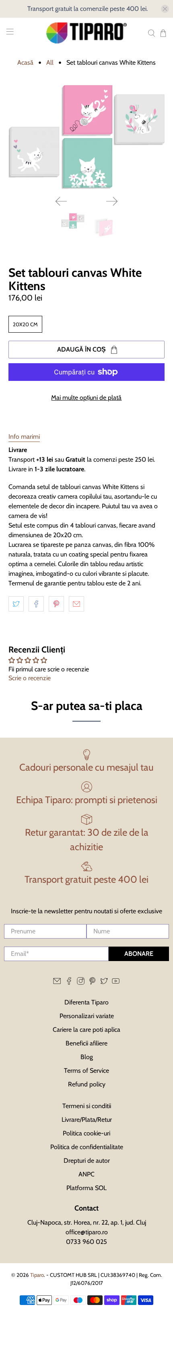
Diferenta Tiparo (86, 1002)
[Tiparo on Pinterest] (92, 982)
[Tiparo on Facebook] (69, 982)
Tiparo (37, 1275)
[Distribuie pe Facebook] (36, 604)
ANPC (86, 1174)
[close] (165, 9)
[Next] (112, 201)
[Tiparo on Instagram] (80, 982)
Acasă (25, 62)
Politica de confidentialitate (86, 1147)
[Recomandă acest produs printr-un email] (76, 604)
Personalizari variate (87, 1016)
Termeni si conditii (86, 1106)
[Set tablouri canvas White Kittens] (86, 137)
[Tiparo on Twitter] (104, 982)
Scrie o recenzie (29, 678)
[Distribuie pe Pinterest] (56, 604)
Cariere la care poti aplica (86, 1029)
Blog (86, 1057)
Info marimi (24, 436)
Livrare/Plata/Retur (87, 1119)
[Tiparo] (86, 33)
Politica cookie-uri (86, 1133)
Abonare (138, 953)
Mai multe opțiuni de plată (86, 397)
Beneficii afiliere (86, 1043)
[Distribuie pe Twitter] (16, 604)
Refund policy (86, 1084)
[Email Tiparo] (57, 982)
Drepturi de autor (87, 1160)
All (50, 62)
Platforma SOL (86, 1188)
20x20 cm (25, 324)
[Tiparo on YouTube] (115, 982)
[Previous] (61, 201)
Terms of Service (86, 1070)
